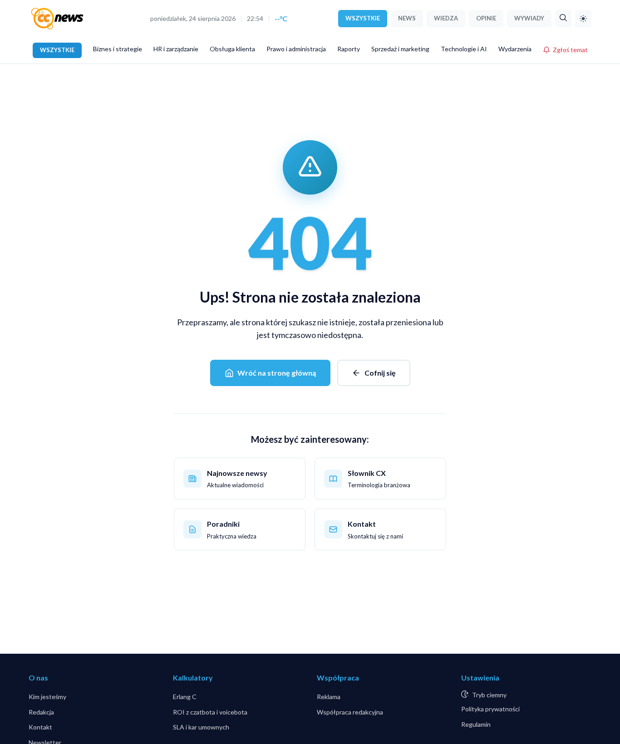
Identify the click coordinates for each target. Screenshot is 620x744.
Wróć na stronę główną (276, 372)
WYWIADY (529, 18)
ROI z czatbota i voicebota (210, 712)
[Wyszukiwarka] (563, 18)
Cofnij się (380, 372)
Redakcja (41, 712)
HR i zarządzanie (175, 49)
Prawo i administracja (296, 49)
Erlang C (185, 696)
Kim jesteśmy (47, 696)
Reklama (328, 696)
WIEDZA (446, 18)
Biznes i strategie (117, 49)
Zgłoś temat (570, 50)
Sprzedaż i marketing (400, 49)
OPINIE (486, 18)
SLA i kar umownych (201, 727)
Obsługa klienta (232, 49)
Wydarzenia (514, 49)
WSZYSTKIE (362, 18)
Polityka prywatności (490, 709)
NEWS (407, 18)
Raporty (348, 49)
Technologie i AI (464, 49)
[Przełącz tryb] (583, 18)
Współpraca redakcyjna (350, 712)
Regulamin (476, 724)
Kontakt (40, 727)
